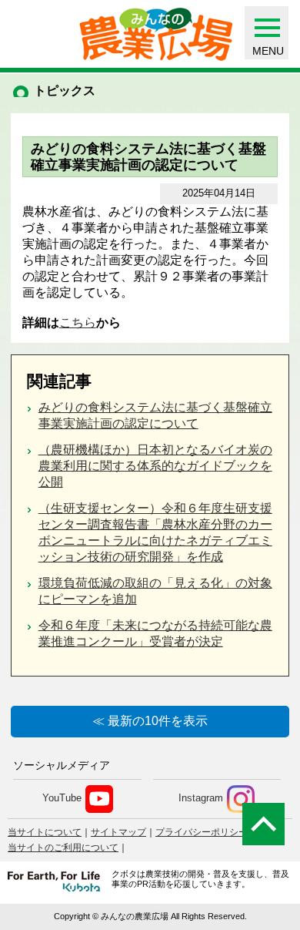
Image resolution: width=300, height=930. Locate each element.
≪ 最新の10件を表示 (150, 720)
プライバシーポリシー (201, 832)
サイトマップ (118, 832)
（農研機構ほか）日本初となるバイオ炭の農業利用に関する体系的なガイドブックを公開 (155, 466)
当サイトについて (45, 832)
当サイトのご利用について (63, 847)
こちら (77, 322)
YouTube (62, 798)
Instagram (200, 798)
